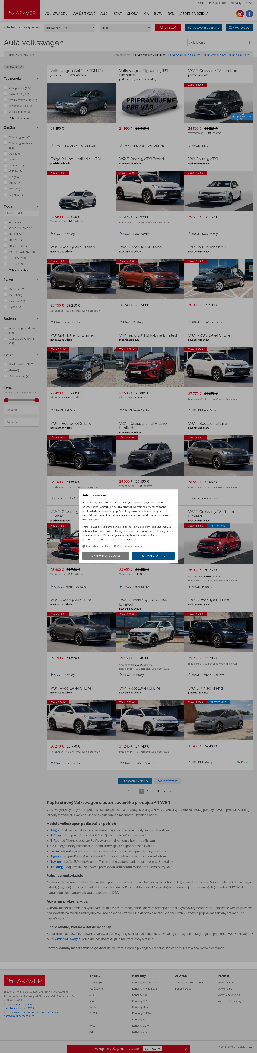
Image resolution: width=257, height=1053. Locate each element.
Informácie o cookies (98, 546)
